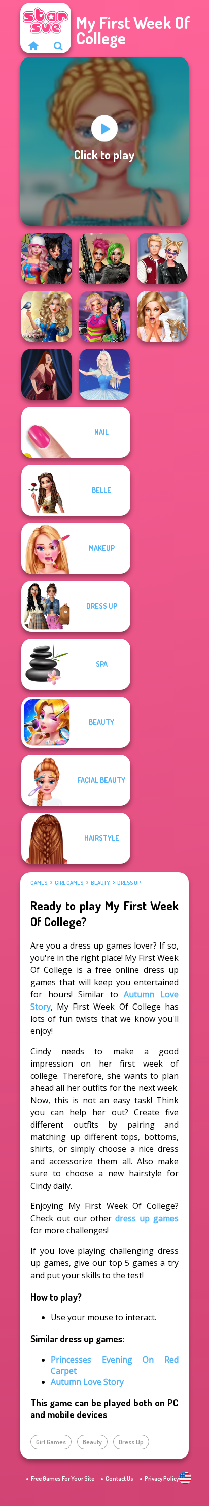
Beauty (100, 883)
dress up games (147, 1218)
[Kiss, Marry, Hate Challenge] (162, 258)
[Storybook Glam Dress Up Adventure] (46, 316)
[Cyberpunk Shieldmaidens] (104, 258)
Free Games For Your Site (62, 1478)
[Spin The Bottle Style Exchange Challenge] (46, 258)
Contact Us (119, 1478)
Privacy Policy (162, 1478)
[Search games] (58, 45)
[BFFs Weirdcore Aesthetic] (104, 316)
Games (38, 883)
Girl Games (69, 883)
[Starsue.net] (33, 45)
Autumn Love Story (87, 1381)
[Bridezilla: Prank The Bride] (162, 316)
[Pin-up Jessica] (46, 374)
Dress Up (129, 883)
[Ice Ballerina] (104, 374)
